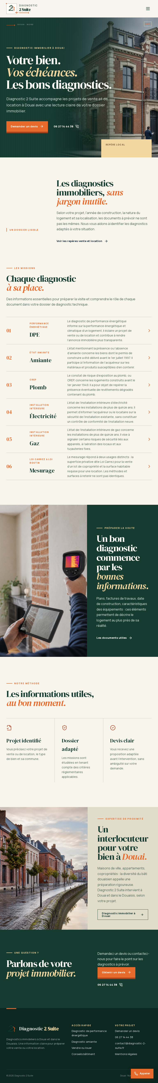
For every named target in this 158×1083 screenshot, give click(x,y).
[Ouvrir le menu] (148, 9)
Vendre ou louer (82, 1048)
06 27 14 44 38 (63, 126)
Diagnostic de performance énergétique (89, 1033)
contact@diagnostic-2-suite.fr (130, 1045)
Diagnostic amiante (84, 1041)
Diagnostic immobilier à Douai (118, 914)
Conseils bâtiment (83, 1054)
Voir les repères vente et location (79, 241)
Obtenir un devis (113, 972)
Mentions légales (126, 1054)
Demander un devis (24, 126)
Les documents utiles (111, 638)
